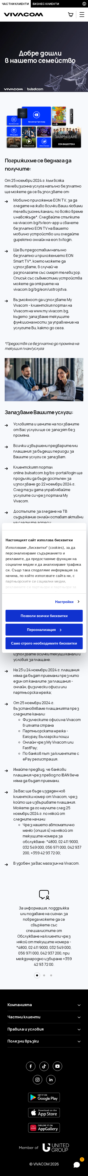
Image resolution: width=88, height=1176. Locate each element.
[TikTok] (44, 1066)
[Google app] (44, 1097)
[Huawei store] (44, 1128)
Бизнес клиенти (46, 4)
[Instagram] (37, 1079)
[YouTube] (57, 1066)
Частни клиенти (15, 4)
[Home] (23, 15)
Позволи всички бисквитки (44, 616)
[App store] (44, 1112)
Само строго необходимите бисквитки (44, 643)
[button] (37, 975)
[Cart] (70, 14)
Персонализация (41, 630)
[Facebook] (30, 1066)
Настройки (64, 602)
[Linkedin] (51, 1079)
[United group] (44, 1147)
